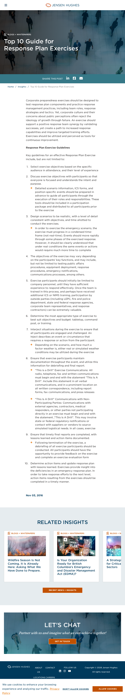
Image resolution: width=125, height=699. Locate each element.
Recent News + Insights (62, 590)
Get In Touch (62, 641)
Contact (50, 668)
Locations (39, 677)
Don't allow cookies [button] (76, 689)
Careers (50, 677)
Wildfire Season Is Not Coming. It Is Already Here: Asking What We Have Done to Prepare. (24, 565)
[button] (108, 689)
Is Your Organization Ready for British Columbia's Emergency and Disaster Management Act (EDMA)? (76, 567)
